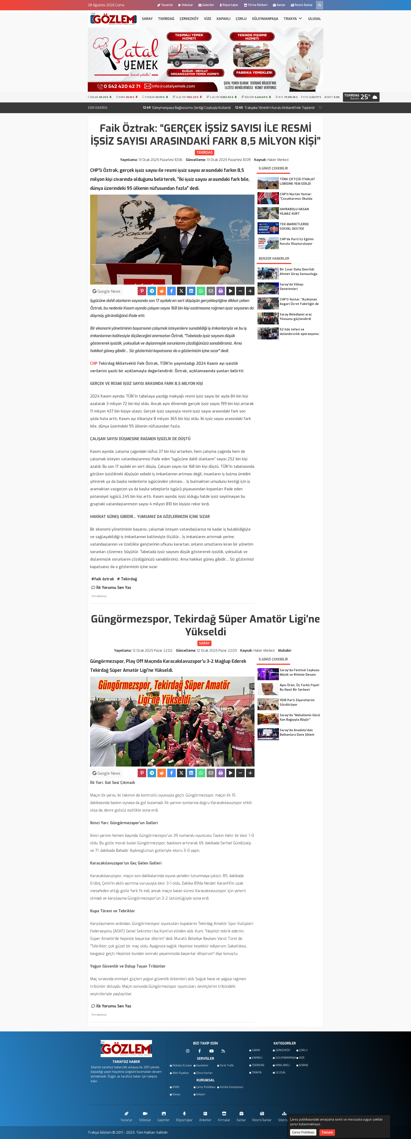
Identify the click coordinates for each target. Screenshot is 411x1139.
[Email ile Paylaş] (211, 291)
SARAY (147, 19)
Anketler (205, 1120)
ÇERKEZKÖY (189, 19)
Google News (108, 291)
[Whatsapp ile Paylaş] (201, 291)
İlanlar (281, 5)
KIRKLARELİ (282, 1065)
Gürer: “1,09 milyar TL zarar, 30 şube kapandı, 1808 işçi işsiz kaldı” (317, 107)
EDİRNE (303, 1065)
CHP (93, 363)
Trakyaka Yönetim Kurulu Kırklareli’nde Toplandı (220, 107)
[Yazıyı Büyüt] (250, 291)
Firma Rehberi (258, 5)
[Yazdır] (220, 291)
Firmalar (224, 1120)
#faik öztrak (102, 579)
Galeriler (208, 5)
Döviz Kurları (204, 1073)
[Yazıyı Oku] (230, 291)
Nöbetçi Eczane (182, 1065)
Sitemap (284, 1120)
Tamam (327, 1132)
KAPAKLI (223, 19)
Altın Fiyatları (181, 1073)
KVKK (176, 1087)
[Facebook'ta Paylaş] (171, 291)
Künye (176, 1094)
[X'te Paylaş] (181, 291)
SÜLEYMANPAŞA (265, 19)
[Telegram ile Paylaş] (151, 291)
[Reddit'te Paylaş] (161, 291)
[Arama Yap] (319, 5)
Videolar (187, 5)
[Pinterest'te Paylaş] (142, 291)
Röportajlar (230, 5)
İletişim (200, 1094)
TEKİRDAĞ (166, 19)
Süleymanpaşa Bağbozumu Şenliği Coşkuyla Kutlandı (132, 107)
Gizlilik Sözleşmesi (230, 1087)
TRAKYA (291, 19)
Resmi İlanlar (304, 5)
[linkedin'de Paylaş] (191, 291)
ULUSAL (314, 19)
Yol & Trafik (227, 1065)
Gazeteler (202, 1065)
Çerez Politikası (205, 1087)
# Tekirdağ (127, 579)
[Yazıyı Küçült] (240, 291)
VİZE (207, 19)
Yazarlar (167, 5)
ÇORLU (241, 19)
